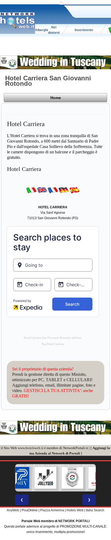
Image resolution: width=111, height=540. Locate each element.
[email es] (74, 190)
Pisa (25, 510)
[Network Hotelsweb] (17, 20)
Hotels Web (75, 510)
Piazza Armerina (52, 510)
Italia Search (95, 510)
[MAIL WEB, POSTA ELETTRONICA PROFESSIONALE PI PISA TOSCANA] (90, 478)
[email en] (42, 190)
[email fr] (52, 190)
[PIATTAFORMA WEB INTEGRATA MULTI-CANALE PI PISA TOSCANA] (63, 478)
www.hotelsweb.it (30, 448)
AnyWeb (13, 510)
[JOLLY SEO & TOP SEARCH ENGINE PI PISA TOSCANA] (36, 478)
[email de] (63, 190)
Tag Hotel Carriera (52, 344)
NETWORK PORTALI (73, 521)
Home (55, 98)
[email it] (31, 190)
